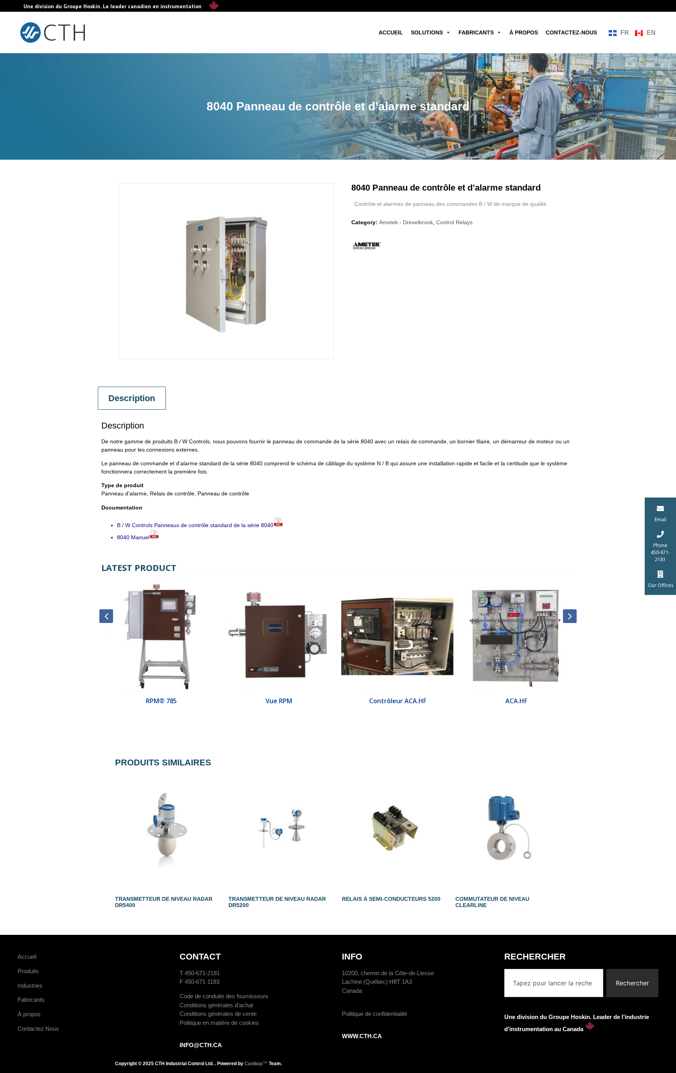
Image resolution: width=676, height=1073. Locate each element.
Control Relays (454, 222)
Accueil (391, 32)
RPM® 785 (160, 701)
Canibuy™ (256, 1063)
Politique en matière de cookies (219, 1022)
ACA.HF (515, 701)
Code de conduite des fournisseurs (224, 996)
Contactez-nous (571, 32)
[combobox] (554, 983)
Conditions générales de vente (218, 1013)
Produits (28, 971)
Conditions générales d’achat (216, 1005)
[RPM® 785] (160, 636)
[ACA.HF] (516, 636)
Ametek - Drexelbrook (406, 222)
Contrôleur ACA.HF (397, 701)
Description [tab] (131, 398)
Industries (30, 985)
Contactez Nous (38, 1028)
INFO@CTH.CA (201, 1045)
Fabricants (476, 32)
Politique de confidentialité (374, 1013)
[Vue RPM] (279, 636)
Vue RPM (279, 701)
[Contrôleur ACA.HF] (397, 636)
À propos (523, 32)
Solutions (427, 32)
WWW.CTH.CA (362, 1036)
